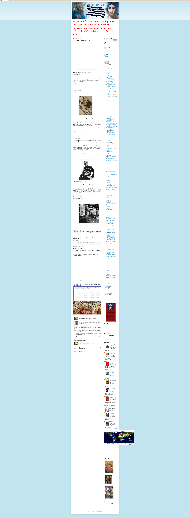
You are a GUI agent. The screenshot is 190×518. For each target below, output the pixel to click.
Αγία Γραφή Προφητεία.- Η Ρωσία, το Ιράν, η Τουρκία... (111, 218)
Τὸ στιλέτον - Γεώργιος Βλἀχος (110, 127)
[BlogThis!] (90, 242)
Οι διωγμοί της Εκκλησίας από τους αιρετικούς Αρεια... (110, 200)
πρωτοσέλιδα (107, 458)
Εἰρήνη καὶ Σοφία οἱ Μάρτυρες (110, 316)
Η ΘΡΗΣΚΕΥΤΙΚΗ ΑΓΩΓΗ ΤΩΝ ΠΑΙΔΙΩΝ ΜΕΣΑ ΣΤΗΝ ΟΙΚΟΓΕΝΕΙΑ (111, 229)
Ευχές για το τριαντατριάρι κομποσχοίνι (111, 210)
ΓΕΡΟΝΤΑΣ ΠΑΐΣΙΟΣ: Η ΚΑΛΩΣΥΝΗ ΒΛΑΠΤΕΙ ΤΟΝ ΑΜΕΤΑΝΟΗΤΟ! (111, 171)
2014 (106, 62)
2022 (106, 53)
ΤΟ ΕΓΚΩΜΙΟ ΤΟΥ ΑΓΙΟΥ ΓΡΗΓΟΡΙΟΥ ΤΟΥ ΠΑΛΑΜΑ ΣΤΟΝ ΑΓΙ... (111, 162)
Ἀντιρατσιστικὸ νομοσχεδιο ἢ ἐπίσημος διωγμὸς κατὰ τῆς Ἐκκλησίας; (83, 326)
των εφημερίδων (111, 458)
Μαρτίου (107, 292)
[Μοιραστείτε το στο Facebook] (92, 242)
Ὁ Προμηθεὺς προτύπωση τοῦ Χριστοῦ (111, 203)
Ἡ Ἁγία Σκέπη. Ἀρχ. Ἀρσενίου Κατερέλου (111, 123)
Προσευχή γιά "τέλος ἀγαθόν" (110, 93)
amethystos (107, 396)
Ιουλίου (107, 287)
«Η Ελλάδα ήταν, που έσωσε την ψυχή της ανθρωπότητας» (111, 129)
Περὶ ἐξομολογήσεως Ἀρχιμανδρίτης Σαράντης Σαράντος (110, 71)
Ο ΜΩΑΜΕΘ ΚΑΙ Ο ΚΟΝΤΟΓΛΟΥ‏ (110, 236)
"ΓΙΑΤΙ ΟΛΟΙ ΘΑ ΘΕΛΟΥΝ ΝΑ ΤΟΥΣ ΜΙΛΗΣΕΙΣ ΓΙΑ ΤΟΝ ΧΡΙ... (110, 270)
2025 (106, 49)
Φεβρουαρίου (108, 293)
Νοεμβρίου (107, 65)
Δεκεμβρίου (107, 64)
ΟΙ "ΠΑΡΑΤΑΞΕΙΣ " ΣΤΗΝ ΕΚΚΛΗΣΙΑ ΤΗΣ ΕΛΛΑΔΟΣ (81, 332)
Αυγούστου (107, 286)
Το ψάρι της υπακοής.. (81, 321)
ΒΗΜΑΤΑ (106, 361)
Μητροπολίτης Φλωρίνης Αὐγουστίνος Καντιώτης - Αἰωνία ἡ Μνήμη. (112, 354)
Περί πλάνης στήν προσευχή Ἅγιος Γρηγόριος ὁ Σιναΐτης (110, 195)
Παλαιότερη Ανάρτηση (98, 278)
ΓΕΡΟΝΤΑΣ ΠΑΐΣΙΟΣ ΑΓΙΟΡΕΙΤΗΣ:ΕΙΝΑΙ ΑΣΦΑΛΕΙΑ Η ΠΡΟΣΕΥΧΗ (111, 213)
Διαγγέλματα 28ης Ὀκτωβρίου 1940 (110, 146)
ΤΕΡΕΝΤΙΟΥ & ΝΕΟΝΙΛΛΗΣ (109, 151)
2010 (106, 298)
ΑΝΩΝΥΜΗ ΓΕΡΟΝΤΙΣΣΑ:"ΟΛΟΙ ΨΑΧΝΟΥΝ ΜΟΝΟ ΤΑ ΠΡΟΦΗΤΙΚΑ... (111, 122)
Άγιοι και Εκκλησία (108, 412)
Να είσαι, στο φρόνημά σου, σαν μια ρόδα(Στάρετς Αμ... (110, 189)
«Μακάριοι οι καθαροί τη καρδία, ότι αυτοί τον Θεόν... (110, 184)
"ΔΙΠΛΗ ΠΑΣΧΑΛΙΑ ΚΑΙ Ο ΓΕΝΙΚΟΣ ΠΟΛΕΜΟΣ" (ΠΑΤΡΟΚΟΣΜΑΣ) (110, 266)
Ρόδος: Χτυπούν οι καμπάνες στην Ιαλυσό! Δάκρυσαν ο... (110, 155)
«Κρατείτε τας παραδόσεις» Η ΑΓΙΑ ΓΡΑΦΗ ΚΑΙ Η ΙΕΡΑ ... (110, 109)
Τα (105, 458)
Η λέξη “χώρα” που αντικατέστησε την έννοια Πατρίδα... (111, 256)
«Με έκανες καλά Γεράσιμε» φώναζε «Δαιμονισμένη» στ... (110, 120)
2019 (106, 56)
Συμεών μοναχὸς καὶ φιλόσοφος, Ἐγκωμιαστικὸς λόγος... (110, 159)
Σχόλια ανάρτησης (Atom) (80, 280)
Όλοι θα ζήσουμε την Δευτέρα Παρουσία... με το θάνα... (110, 193)
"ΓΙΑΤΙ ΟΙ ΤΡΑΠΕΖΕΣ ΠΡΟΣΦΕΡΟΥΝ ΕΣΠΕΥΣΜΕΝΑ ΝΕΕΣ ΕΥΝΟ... (111, 249)
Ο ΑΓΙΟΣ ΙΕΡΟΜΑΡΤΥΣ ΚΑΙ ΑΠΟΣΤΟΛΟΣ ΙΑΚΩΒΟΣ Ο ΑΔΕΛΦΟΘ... (110, 253)
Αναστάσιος (107, 352)
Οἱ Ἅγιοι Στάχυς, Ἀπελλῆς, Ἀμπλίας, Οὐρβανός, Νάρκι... (110, 77)
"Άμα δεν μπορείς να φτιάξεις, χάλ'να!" (111, 250)
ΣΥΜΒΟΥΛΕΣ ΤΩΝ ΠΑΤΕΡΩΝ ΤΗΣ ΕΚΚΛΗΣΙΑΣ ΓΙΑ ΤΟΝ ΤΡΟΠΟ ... (110, 263)
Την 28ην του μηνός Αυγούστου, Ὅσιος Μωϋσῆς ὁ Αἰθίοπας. (112, 414)
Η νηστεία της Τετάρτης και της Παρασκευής (110, 88)
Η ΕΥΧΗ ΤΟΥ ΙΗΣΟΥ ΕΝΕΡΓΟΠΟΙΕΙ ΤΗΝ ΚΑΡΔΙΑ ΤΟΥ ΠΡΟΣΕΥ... (111, 168)
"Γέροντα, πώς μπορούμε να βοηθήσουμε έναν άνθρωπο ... (110, 112)
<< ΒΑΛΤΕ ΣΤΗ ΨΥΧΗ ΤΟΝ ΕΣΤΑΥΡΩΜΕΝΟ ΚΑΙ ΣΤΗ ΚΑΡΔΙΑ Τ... (111, 148)
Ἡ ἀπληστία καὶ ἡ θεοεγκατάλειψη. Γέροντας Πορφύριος (110, 116)
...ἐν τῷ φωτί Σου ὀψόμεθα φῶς (109, 421)
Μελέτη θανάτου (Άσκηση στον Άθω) (110, 222)
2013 (106, 63)
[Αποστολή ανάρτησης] (88, 242)
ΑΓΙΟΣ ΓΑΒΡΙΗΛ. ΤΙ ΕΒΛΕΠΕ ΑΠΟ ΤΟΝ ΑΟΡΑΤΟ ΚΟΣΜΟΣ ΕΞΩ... (111, 68)
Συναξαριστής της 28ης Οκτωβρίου (110, 143)
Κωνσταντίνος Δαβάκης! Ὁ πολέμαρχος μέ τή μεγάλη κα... (111, 131)
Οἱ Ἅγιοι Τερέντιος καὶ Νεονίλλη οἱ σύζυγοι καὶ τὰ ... (110, 138)
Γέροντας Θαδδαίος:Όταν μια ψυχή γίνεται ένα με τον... (110, 114)
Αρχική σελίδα (87, 278)
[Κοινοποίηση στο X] (91, 242)
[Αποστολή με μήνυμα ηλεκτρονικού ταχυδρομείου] (89, 242)
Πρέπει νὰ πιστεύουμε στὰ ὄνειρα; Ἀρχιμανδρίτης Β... (110, 197)
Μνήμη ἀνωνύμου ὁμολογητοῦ (110, 78)
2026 (106, 48)
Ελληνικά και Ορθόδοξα (88, 4)
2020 (106, 55)
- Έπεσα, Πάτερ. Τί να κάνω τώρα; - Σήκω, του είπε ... (110, 202)
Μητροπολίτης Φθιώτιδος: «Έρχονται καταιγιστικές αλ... (111, 261)
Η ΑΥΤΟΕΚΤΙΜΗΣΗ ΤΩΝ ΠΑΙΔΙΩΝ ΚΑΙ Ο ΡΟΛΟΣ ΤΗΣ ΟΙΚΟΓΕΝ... (111, 235)
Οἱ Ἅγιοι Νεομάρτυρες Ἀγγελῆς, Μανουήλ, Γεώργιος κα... (110, 140)
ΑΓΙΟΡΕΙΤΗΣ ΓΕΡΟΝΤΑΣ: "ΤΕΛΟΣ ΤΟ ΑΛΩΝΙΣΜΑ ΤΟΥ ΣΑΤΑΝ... (111, 91)
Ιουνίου (107, 288)
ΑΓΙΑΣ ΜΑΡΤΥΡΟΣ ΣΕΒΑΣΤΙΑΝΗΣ (110, 216)
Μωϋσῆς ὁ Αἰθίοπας (108, 312)
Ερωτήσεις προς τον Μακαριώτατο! (110, 90)
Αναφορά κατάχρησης (108, 300)
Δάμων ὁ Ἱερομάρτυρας (112, 315)
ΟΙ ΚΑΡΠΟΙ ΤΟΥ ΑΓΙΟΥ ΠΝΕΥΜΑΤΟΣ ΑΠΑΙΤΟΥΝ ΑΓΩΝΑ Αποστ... (111, 283)
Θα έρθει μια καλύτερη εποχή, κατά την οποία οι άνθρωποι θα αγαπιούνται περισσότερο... (110, 408)
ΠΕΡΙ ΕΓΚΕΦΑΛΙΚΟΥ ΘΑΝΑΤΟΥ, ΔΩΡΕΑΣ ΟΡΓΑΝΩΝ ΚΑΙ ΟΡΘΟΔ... (111, 238)
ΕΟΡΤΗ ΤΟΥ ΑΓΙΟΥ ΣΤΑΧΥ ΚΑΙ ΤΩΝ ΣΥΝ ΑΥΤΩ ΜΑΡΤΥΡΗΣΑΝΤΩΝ (111, 87)
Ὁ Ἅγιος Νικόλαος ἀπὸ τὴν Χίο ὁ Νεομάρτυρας (110, 80)
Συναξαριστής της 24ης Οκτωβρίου (110, 209)
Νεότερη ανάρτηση (75, 278)
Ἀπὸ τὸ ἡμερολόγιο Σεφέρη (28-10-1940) (111, 126)
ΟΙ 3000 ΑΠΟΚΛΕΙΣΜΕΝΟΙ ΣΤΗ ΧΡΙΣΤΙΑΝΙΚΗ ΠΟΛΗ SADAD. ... (110, 118)
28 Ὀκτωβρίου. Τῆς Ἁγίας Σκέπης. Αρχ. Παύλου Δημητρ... (111, 125)
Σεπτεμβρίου (107, 285)
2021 (106, 54)
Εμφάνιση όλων (115, 428)
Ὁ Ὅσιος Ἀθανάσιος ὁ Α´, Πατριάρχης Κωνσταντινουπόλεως (111, 142)
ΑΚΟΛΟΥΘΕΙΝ (107, 379)
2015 (106, 61)
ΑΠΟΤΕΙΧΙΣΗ (107, 387)
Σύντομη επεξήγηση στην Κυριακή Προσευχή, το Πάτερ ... (110, 98)
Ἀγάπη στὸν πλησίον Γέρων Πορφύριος (111, 198)
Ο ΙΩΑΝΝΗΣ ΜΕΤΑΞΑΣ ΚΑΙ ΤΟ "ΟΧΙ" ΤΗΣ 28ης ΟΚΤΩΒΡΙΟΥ (111, 134)
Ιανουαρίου (107, 294)
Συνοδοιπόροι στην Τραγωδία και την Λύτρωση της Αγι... (111, 274)
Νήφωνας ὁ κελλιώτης (109, 204)
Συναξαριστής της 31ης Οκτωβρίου (110, 81)
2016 (106, 60)
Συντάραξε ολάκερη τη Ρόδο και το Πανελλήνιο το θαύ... (110, 83)
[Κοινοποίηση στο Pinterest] (93, 242)
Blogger (101, 511)
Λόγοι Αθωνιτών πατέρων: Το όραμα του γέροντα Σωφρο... (111, 85)
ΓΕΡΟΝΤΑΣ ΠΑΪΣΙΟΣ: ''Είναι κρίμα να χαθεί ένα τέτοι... (111, 255)
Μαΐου (107, 289)
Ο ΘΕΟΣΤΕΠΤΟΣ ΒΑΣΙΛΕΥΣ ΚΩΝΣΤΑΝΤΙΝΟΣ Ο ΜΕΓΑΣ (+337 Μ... (111, 279)
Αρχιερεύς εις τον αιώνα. (109, 217)
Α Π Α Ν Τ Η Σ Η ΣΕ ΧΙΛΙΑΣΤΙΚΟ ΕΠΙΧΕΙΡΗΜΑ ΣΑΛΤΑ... (110, 220)
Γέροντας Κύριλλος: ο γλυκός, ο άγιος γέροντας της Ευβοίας (82, 329)
